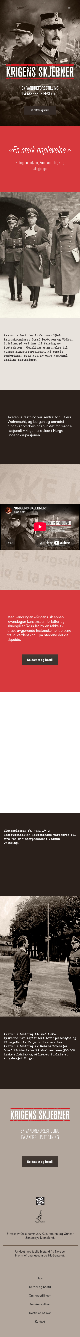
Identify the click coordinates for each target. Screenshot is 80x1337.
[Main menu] (69, 7)
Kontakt (40, 1321)
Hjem (40, 1278)
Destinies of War (40, 1313)
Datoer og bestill (40, 1287)
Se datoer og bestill (40, 660)
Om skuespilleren (40, 1304)
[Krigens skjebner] (26, 8)
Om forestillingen (40, 1295)
